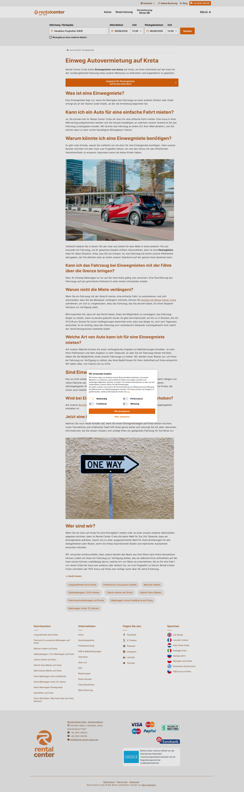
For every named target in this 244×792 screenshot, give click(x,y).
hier (128, 391)
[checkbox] (91, 398)
